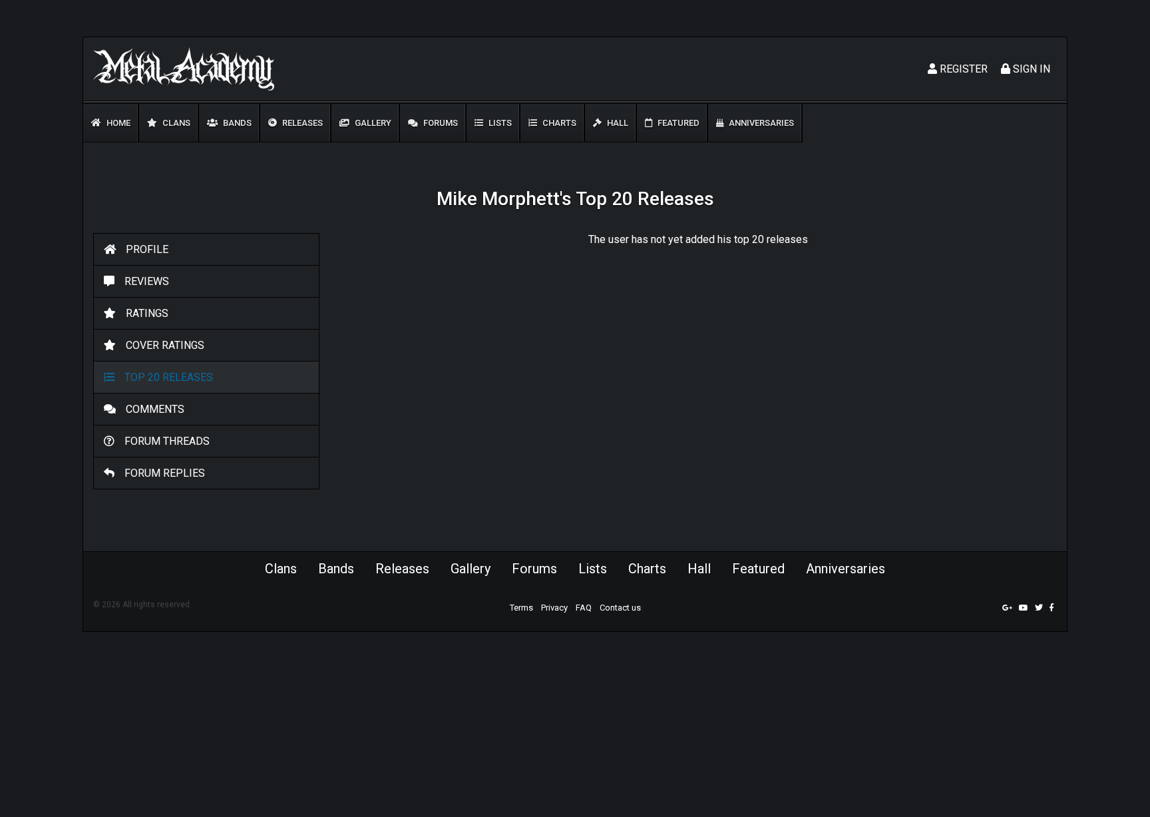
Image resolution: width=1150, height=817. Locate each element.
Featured (677, 123)
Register (962, 69)
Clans (175, 123)
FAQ (584, 608)
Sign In (1030, 69)
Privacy (554, 608)
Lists (499, 123)
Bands (236, 123)
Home (117, 123)
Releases (301, 123)
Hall (616, 123)
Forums (439, 123)
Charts (558, 123)
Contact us (620, 608)
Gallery (372, 123)
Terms (521, 608)
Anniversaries (760, 123)
